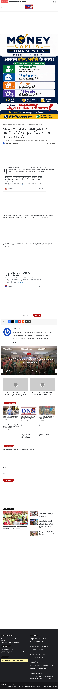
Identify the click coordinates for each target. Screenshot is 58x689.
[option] (29, 360)
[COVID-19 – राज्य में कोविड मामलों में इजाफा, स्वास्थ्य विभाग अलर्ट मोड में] (11, 410)
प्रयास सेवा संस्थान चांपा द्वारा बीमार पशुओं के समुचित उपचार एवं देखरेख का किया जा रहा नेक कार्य (29, 436)
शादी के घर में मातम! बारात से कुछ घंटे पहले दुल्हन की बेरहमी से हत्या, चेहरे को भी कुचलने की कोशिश (11, 426)
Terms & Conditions (46, 686)
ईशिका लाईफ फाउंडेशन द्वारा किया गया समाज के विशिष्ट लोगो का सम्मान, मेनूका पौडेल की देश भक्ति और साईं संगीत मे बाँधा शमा (28, 418)
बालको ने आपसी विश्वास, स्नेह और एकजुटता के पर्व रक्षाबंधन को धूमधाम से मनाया (15, 527)
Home (5, 124)
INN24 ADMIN (8, 143)
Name (4, 467)
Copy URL (37, 315)
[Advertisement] (29, 23)
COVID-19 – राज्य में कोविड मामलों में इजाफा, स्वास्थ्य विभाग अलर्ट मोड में (11, 417)
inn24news (23, 684)
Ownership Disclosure (36, 686)
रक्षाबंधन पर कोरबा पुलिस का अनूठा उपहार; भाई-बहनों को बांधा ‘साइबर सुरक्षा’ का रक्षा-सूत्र (29, 361)
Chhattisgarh (29, 354)
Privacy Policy (27, 686)
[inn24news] (29, 7)
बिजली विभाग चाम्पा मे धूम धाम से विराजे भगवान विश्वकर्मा (45, 435)
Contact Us (54, 686)
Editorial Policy (20, 686)
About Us (14, 686)
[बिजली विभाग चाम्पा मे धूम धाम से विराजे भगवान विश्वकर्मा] (47, 428)
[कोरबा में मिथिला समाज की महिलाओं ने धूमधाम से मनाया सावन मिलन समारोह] (34, 533)
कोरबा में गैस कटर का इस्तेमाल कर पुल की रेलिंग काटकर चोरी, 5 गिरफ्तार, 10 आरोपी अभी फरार (46, 418)
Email (4, 473)
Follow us (4, 656)
